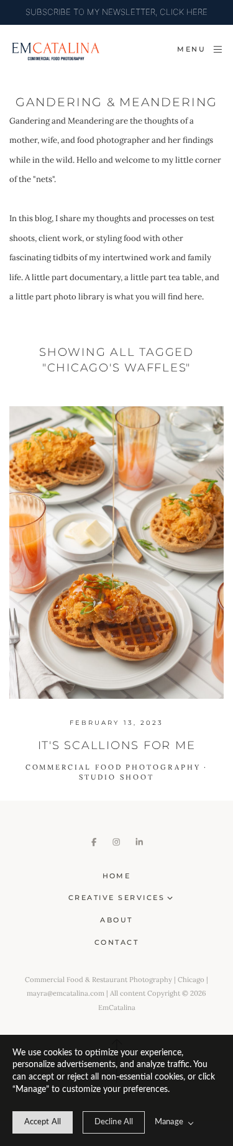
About (116, 920)
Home (117, 875)
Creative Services (116, 897)
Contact (116, 942)
